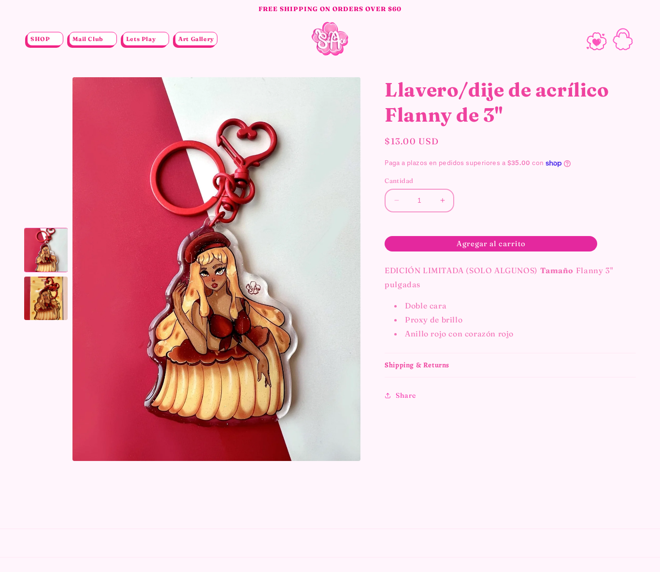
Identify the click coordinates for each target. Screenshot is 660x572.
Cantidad (399, 180)
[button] (45, 39)
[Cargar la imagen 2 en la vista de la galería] (46, 298)
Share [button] (406, 395)
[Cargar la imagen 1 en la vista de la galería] (46, 250)
